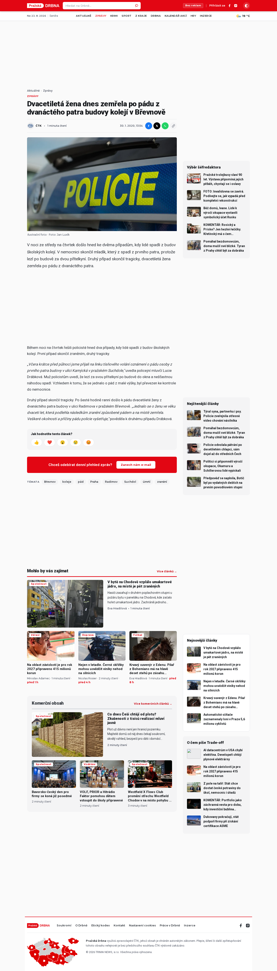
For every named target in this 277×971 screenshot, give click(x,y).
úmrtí (146, 481)
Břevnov (50, 481)
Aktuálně (83, 15)
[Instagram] (235, 5)
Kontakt (119, 925)
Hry (193, 15)
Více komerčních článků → (153, 703)
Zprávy (100, 15)
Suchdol (130, 481)
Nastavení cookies (142, 925)
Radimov (111, 481)
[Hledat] (137, 5)
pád (81, 481)
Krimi (114, 15)
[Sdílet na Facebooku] (148, 125)
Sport (126, 15)
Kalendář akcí (176, 15)
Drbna (156, 15)
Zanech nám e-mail (136, 464)
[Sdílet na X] (156, 125)
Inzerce (206, 15)
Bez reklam (193, 5)
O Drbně (81, 925)
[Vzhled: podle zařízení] (246, 5)
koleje (66, 481)
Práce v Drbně (170, 925)
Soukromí (64, 925)
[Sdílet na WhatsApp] (165, 125)
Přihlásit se (217, 5)
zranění (162, 481)
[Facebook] (229, 5)
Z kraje (141, 15)
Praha (94, 481)
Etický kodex (100, 925)
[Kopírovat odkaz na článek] (173, 125)
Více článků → (167, 571)
